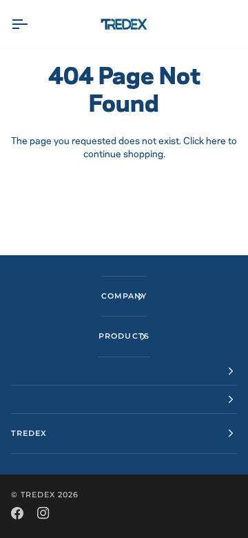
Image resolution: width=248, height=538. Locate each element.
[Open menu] (31, 24)
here (216, 141)
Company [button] (124, 296)
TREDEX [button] (29, 433)
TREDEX (38, 494)
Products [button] (124, 336)
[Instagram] (43, 513)
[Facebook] (17, 513)
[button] (124, 371)
